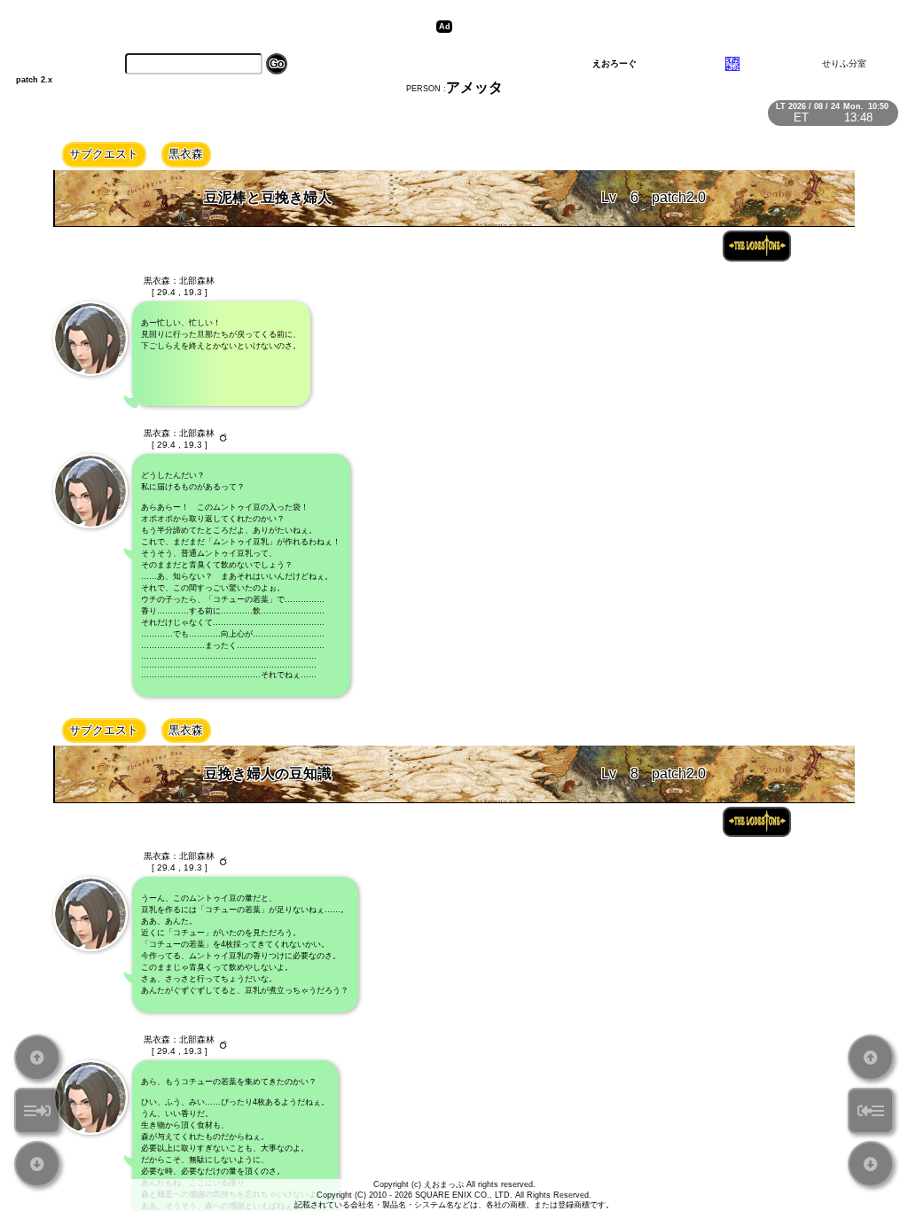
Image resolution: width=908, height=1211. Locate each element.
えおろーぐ (614, 63)
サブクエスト (103, 153)
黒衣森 (185, 153)
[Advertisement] (659, 26)
